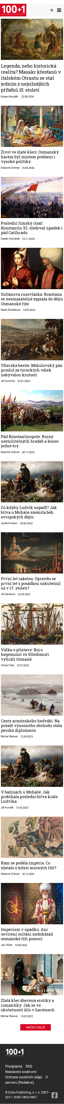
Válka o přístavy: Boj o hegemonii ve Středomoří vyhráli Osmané (25, 654)
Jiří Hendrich (8, 594)
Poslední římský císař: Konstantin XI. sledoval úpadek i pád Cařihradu (32, 228)
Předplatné (13, 1066)
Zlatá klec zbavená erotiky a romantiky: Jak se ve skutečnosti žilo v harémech (28, 1005)
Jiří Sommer (8, 381)
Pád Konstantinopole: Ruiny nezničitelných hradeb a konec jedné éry (30, 441)
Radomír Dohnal (10, 167)
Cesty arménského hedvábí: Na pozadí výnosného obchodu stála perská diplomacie (31, 726)
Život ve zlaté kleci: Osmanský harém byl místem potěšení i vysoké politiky (30, 157)
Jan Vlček (6, 945)
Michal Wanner (9, 736)
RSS (29, 1066)
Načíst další (35, 1027)
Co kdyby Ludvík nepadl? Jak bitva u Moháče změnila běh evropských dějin (29, 512)
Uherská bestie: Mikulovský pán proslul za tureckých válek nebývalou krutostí (32, 370)
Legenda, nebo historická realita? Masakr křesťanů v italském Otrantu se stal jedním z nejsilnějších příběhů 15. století (31, 78)
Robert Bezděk (9, 96)
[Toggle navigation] (59, 10)
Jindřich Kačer (9, 523)
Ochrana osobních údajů (23, 1077)
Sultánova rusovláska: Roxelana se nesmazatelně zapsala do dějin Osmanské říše (32, 299)
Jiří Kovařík (7, 807)
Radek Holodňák (10, 238)
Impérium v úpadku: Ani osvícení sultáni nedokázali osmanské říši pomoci (27, 934)
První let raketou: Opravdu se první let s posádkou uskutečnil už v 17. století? (31, 583)
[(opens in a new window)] (54, 1082)
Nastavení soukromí (20, 1072)
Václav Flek (7, 665)
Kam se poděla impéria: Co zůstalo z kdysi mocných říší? (28, 865)
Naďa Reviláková (10, 309)
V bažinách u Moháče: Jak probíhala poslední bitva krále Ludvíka (29, 797)
